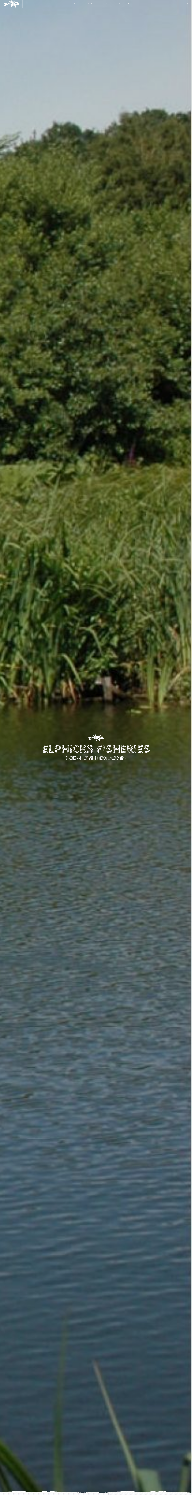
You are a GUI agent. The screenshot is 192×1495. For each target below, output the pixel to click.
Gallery (91, 4)
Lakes (83, 4)
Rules (108, 4)
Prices (100, 4)
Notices (67, 4)
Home (59, 4)
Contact (131, 4)
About (75, 4)
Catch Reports (119, 4)
